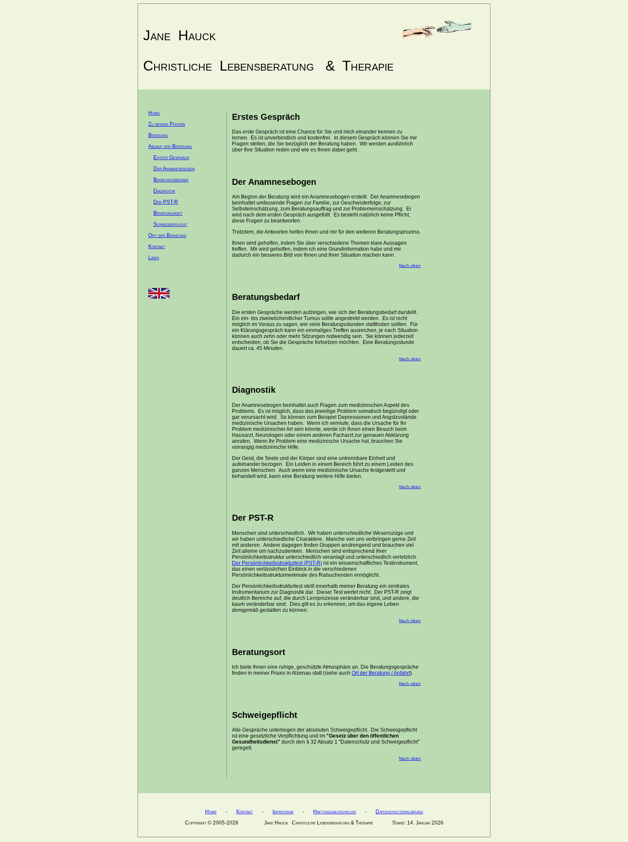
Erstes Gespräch (171, 157)
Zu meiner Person (166, 124)
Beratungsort (167, 213)
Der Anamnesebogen (174, 169)
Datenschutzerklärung (399, 812)
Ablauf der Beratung (170, 146)
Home (154, 113)
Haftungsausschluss (334, 812)
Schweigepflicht (170, 224)
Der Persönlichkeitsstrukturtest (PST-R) (277, 563)
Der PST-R (165, 202)
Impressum (283, 812)
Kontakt (156, 246)
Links (153, 258)
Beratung (158, 135)
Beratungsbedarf (171, 180)
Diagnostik (164, 191)
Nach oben (410, 265)
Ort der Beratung (167, 235)
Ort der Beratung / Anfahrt (381, 673)
